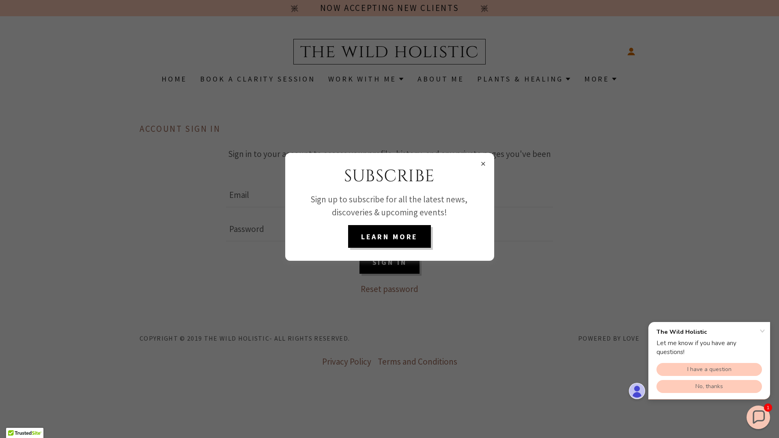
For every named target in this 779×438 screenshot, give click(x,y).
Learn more (389, 236)
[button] (758, 417)
